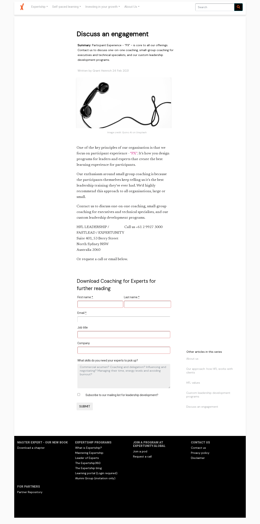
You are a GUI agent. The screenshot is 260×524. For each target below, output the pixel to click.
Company (83, 343)
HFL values (193, 382)
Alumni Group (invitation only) (95, 478)
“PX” (133, 153)
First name (85, 297)
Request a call (142, 456)
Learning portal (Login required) (96, 473)
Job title (82, 327)
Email (82, 312)
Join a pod (140, 451)
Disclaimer (198, 458)
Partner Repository (29, 492)
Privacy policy (200, 453)
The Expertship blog (88, 468)
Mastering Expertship (89, 453)
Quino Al (127, 132)
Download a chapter (31, 448)
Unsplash (141, 132)
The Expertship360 (88, 463)
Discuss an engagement (202, 406)
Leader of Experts (87, 458)
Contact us (198, 448)
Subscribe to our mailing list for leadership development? (122, 395)
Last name (132, 297)
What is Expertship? (88, 448)
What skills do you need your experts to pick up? (107, 360)
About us (192, 358)
